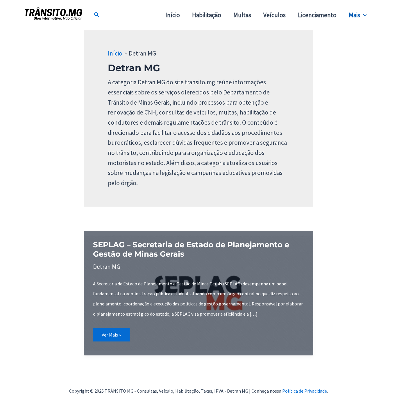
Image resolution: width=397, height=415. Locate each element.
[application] (363, 15)
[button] (96, 15)
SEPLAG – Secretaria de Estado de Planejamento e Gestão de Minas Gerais (191, 249)
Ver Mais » (115, 336)
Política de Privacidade (304, 391)
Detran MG (106, 267)
